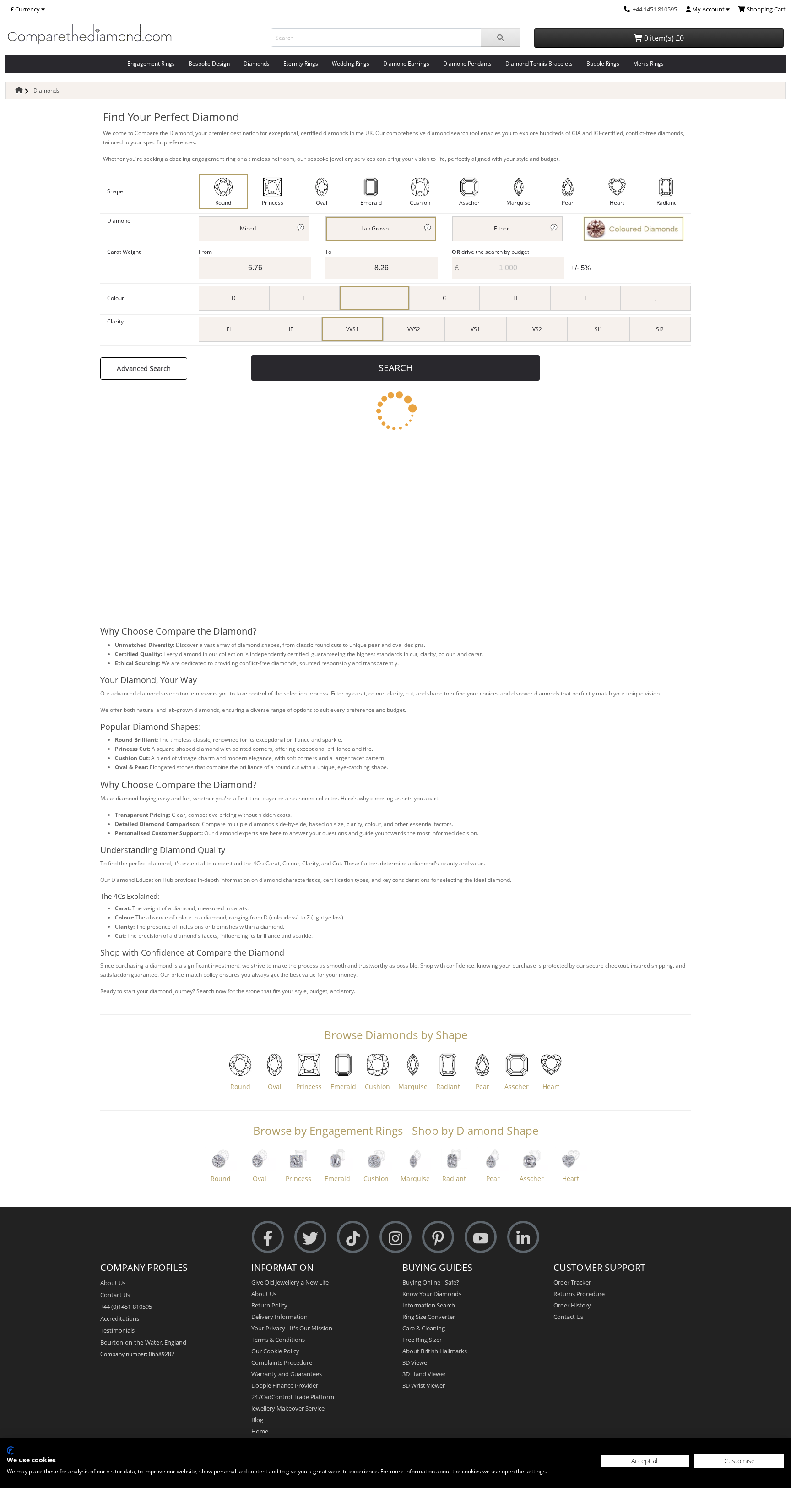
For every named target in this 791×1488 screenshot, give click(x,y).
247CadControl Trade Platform (292, 1397)
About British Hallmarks (434, 1351)
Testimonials (117, 1330)
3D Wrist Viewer (423, 1385)
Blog (257, 1420)
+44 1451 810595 (655, 9)
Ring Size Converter (428, 1317)
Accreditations (119, 1318)
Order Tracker (572, 1282)
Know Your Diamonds (431, 1294)
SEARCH (396, 367)
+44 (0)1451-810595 (126, 1306)
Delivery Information (279, 1317)
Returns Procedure (579, 1294)
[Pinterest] (438, 1237)
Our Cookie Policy (275, 1351)
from (205, 252)
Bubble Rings (602, 63)
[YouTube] (480, 1237)
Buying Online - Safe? (430, 1282)
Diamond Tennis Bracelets (539, 63)
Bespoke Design (209, 63)
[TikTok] (353, 1237)
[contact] (627, 9)
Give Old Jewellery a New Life (290, 1282)
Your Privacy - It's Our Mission (291, 1328)
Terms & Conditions (278, 1339)
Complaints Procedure (281, 1362)
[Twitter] (310, 1237)
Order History (572, 1305)
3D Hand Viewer (424, 1374)
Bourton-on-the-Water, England (143, 1342)
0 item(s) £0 (663, 38)
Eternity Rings (300, 63)
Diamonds (257, 63)
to (328, 252)
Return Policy (269, 1305)
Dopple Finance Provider (284, 1385)
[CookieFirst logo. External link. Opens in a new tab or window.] (10, 1450)
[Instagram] (395, 1237)
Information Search (428, 1305)
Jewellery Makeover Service (288, 1408)
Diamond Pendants (467, 63)
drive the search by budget (490, 252)
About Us (112, 1283)
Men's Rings (648, 63)
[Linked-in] (523, 1237)
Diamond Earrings (406, 63)
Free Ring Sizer (422, 1339)
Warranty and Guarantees (286, 1374)
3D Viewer (415, 1362)
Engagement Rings (151, 63)
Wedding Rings (350, 63)
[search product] (500, 37)
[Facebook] (268, 1237)
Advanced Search (144, 368)
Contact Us (115, 1295)
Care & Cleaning (423, 1328)
